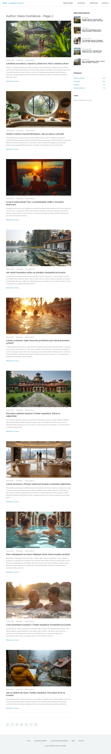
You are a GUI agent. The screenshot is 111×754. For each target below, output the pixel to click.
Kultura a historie (89, 88)
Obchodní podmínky (40, 740)
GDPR (73, 740)
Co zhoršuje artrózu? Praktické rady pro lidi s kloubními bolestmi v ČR (93, 41)
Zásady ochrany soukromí (59, 740)
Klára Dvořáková (30, 60)
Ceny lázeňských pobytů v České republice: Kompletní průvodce (38, 624)
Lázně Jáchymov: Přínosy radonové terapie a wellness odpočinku (38, 484)
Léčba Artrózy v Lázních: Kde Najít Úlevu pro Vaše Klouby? (92, 51)
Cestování (89, 81)
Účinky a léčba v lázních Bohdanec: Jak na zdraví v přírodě (35, 134)
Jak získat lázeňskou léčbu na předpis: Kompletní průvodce (35, 272)
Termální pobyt (68, 3)
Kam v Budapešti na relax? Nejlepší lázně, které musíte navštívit (38, 554)
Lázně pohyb (93, 3)
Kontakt (81, 740)
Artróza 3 (105, 3)
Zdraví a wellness (89, 78)
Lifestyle (89, 85)
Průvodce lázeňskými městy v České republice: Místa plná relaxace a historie (92, 30)
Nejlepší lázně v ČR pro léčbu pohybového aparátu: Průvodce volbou (92, 20)
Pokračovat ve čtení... (13, 81)
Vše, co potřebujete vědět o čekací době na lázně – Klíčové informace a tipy (93, 62)
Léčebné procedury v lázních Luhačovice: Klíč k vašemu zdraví (37, 63)
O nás (28, 740)
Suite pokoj (81, 3)
